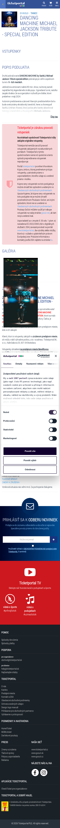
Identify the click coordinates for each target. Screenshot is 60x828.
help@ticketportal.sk (10, 668)
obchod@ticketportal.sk (11, 659)
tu (51, 239)
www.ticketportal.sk (25, 230)
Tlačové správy (7, 752)
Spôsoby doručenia (9, 639)
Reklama (5, 759)
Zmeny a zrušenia (8, 749)
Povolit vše (30, 451)
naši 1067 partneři (18, 378)
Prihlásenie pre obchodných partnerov (17, 710)
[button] (51, 4)
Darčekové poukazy (9, 735)
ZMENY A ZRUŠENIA (11, 482)
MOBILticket (6, 731)
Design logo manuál (9, 707)
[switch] (53, 421)
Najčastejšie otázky (9, 672)
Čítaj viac (54, 116)
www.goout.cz (37, 756)
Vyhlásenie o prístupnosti (12, 714)
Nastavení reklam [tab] (34, 364)
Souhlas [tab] (7, 364)
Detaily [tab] (18, 364)
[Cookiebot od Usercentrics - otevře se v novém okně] (38, 356)
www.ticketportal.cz (39, 749)
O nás (3, 686)
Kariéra (4, 689)
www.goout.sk (37, 752)
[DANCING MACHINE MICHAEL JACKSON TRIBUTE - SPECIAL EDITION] (20, 292)
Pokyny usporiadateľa (10, 756)
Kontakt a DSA (7, 696)
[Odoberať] (53, 539)
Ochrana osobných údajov (12, 703)
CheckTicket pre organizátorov (14, 788)
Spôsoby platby (8, 643)
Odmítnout (30, 469)
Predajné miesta (8, 693)
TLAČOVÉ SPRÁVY (9, 479)
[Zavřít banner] (56, 356)
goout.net (45, 212)
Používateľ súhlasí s (32, 550)
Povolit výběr (30, 460)
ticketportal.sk (29, 166)
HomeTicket (6, 728)
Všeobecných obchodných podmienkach (34, 190)
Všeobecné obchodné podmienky (15, 700)
